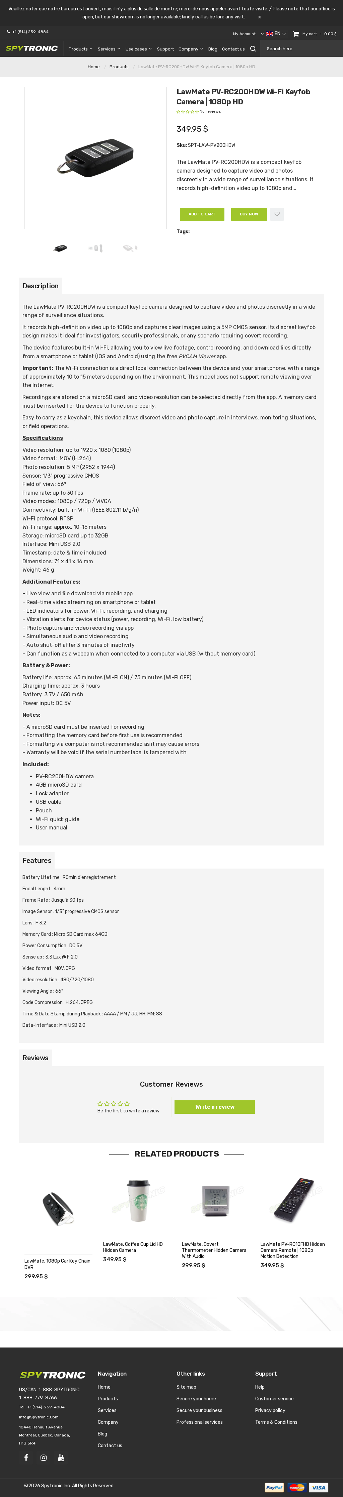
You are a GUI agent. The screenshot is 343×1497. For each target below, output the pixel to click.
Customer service (274, 1399)
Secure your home (196, 1399)
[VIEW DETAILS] (30, 1179)
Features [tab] (36, 861)
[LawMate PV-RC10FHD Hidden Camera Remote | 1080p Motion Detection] (295, 1200)
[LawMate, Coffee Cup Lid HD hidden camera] (137, 1200)
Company (108, 1422)
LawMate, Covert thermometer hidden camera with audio (214, 1250)
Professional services (200, 1422)
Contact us (110, 1446)
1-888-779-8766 (38, 1398)
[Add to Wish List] (277, 214)
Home (94, 66)
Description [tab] (40, 286)
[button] (277, 34)
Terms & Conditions (276, 1422)
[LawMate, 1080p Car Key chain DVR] (58, 1209)
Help (260, 1387)
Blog (102, 1434)
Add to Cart (202, 214)
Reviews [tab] (35, 1058)
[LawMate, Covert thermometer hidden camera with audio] (216, 1200)
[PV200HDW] (60, 248)
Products (119, 66)
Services (107, 1410)
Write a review (214, 1107)
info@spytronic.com (39, 1417)
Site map (186, 1387)
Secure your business (199, 1410)
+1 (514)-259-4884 (46, 1407)
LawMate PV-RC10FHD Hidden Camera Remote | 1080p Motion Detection (293, 1250)
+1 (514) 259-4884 (30, 31)
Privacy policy (270, 1410)
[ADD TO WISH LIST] (30, 1192)
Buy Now (249, 214)
